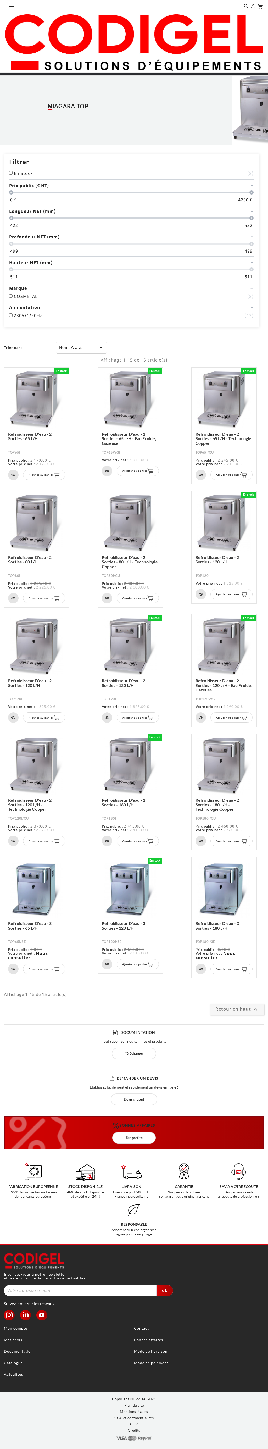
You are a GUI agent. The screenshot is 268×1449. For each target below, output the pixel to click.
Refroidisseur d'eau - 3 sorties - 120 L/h (124, 925)
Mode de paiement (151, 1363)
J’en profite (134, 1138)
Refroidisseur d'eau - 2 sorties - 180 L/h (124, 802)
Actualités (13, 1374)
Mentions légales (134, 1411)
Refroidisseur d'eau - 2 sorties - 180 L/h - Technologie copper (217, 804)
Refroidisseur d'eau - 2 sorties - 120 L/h (217, 559)
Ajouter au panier (41, 474)
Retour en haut (237, 1009)
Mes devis (13, 1339)
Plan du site (134, 1405)
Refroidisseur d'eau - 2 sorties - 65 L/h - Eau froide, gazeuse (129, 438)
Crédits (134, 1430)
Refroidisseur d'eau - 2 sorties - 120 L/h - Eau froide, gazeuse (224, 685)
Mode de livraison (151, 1351)
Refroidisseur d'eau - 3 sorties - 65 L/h (30, 925)
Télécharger (134, 1053)
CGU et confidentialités (134, 1417)
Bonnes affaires (148, 1339)
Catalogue (13, 1363)
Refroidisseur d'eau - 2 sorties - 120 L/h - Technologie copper (30, 804)
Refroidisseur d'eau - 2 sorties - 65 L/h (30, 436)
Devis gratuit (134, 1099)
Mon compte (15, 1328)
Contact (141, 1328)
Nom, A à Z (81, 348)
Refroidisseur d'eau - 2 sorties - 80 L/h (30, 559)
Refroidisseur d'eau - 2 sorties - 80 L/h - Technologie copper (130, 562)
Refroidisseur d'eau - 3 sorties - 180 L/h (217, 925)
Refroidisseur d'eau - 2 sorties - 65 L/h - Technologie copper (224, 438)
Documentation (18, 1351)
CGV (134, 1424)
